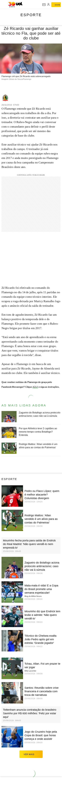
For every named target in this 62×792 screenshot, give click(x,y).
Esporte (31, 15)
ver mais (29, 754)
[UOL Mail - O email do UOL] (44, 4)
